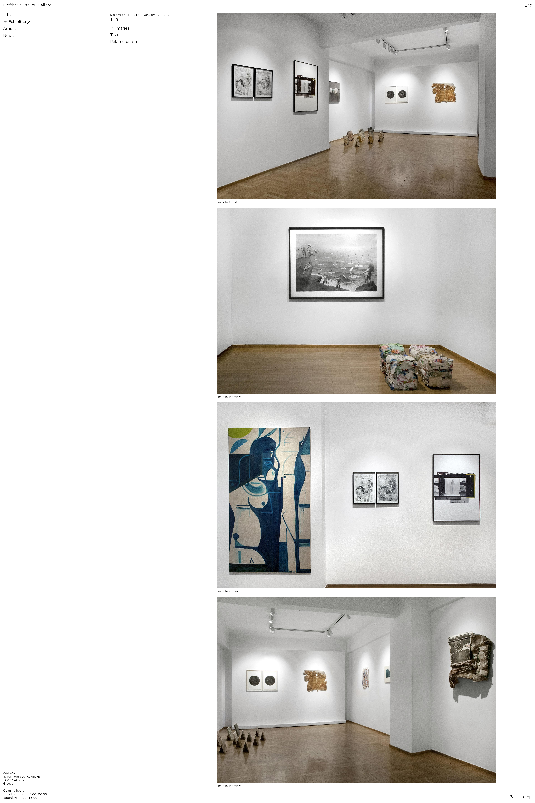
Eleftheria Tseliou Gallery (27, 5)
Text (114, 35)
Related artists (124, 42)
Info (7, 15)
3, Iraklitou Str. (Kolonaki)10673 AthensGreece (21, 780)
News (8, 36)
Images (122, 28)
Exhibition (19, 22)
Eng (528, 5)
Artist (9, 29)
